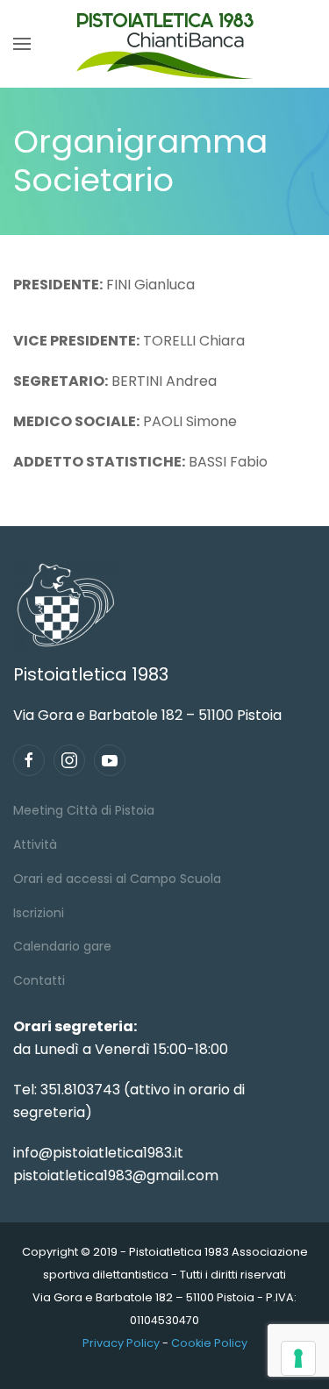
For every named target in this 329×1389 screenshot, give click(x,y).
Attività (35, 844)
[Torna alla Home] (165, 44)
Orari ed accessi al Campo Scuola (117, 878)
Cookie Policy (209, 1343)
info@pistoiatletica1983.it (98, 1153)
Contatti (39, 980)
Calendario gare (62, 946)
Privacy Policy (121, 1343)
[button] (22, 44)
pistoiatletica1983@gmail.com (115, 1175)
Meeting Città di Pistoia (83, 810)
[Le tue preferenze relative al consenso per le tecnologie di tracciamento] (298, 1358)
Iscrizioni (38, 913)
